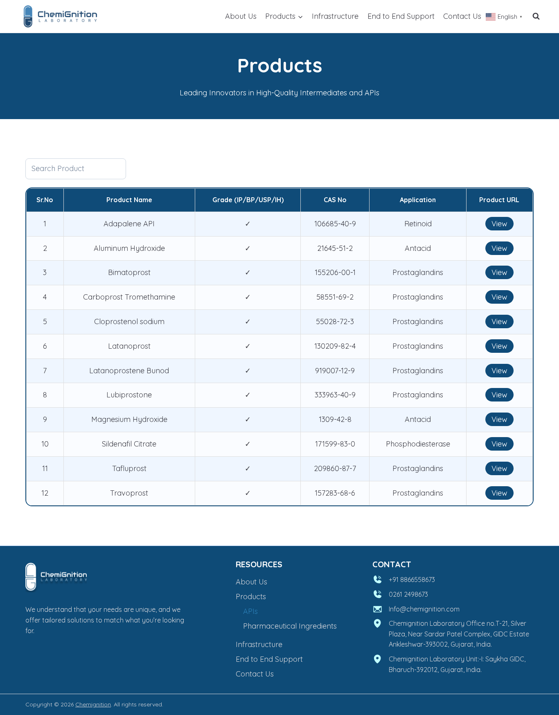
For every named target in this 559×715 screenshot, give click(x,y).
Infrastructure (335, 16)
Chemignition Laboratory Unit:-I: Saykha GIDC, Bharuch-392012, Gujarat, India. (457, 664)
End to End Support (401, 16)
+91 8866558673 (412, 579)
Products (251, 596)
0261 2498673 (408, 594)
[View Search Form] (536, 16)
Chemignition (93, 704)
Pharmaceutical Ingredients (290, 626)
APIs (250, 611)
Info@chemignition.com (424, 609)
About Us (241, 16)
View (499, 223)
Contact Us (462, 16)
